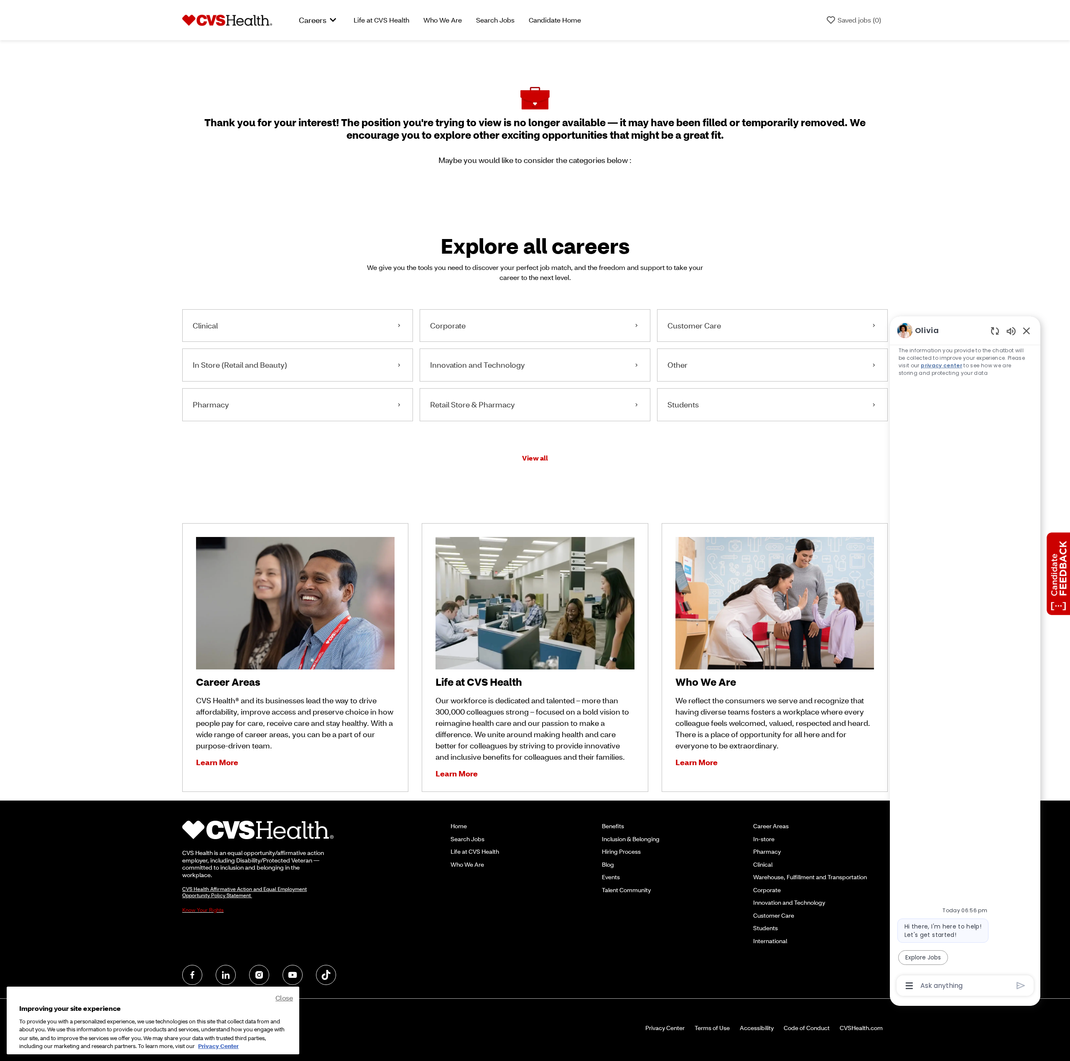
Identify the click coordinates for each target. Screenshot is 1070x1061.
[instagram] (259, 975)
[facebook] (192, 975)
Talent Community (626, 890)
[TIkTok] (326, 975)
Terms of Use (712, 1028)
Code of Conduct (807, 1028)
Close (284, 997)
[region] (965, 657)
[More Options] (909, 986)
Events (611, 877)
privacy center (941, 365)
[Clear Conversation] (995, 330)
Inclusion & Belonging (631, 839)
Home (459, 826)
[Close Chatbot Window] (1026, 330)
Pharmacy (767, 851)
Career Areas (771, 826)
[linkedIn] (226, 975)
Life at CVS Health (381, 19)
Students (765, 928)
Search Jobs (495, 19)
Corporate (767, 890)
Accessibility (757, 1028)
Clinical (762, 864)
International (770, 941)
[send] (1021, 985)
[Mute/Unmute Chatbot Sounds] (1011, 331)
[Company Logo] (227, 19)
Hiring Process (621, 851)
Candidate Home (555, 19)
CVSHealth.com (861, 1028)
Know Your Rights (203, 910)
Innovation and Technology (789, 902)
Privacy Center (665, 1028)
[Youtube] (293, 975)
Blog (608, 864)
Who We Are (442, 19)
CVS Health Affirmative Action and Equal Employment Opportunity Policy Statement (244, 892)
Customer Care (773, 915)
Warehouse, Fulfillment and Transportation (810, 877)
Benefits (613, 826)
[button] (535, 458)
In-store (763, 839)
